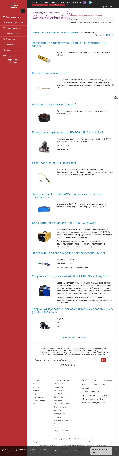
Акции (36, 384)
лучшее (83, 22)
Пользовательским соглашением (64, 451)
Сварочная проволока (62, 404)
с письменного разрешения (64, 442)
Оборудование (39, 400)
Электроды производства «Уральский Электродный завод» (69, 44)
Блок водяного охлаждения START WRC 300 (64, 223)
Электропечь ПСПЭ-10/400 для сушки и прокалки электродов (67, 195)
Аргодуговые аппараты (59, 415)
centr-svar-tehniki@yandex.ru (93, 403)
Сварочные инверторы (58, 385)
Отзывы (61, 2)
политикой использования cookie (96, 445)
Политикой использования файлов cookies (42, 451)
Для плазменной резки (60, 425)
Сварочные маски (61, 431)
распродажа (110, 22)
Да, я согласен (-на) (100, 451)
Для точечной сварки (62, 420)
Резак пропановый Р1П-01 (50, 73)
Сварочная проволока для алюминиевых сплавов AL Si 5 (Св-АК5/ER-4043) (72, 310)
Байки (57, 5)
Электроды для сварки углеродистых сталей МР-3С (69, 253)
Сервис (53, 2)
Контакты (77, 2)
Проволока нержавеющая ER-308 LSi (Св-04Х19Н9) (68, 132)
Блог (69, 2)
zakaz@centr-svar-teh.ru (95, 399)
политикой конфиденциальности (76, 445)
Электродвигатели (61, 380)
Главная (35, 32)
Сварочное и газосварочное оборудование (59, 32)
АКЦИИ (40, 5)
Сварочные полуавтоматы (59, 392)
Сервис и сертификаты (38, 395)
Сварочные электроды (58, 398)
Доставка (44, 2)
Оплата (35, 2)
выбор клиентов (93, 22)
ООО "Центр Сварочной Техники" (64, 439)
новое (102, 22)
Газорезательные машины (60, 408)
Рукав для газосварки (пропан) (54, 104)
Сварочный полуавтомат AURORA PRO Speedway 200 (70, 276)
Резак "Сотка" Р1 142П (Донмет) (54, 163)
